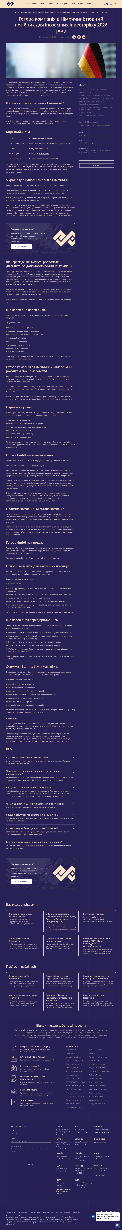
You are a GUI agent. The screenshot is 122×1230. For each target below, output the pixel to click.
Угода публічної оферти (62, 1213)
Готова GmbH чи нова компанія (91, 116)
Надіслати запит (21, 246)
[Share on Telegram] (74, 37)
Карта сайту (76, 1213)
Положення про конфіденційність (17, 1213)
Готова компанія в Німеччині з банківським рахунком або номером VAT (95, 108)
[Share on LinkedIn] (83, 37)
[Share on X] (79, 37)
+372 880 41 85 (61, 1149)
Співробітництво (47, 1213)
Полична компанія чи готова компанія (93, 119)
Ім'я (81, 133)
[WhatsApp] (115, 1212)
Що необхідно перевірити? (89, 104)
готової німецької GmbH (24, 558)
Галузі (42, 4)
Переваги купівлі (85, 113)
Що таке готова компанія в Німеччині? (93, 89)
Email (81, 140)
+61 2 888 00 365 (61, 1171)
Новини (89, 4)
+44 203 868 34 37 (100, 1132)
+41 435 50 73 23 (61, 1134)
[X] (102, 1212)
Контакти (81, 4)
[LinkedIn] (110, 1212)
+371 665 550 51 (80, 1161)
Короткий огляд (85, 92)
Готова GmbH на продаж (88, 122)
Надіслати (97, 165)
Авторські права (35, 1213)
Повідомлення (84, 148)
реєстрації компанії (40, 95)
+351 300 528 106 (62, 1187)
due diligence (44, 154)
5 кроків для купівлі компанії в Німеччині (94, 95)
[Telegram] (106, 1212)
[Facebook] (98, 1212)
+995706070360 (80, 1187)
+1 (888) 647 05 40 (100, 1142)
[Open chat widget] (117, 1225)
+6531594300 (79, 1173)
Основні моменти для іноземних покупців (94, 125)
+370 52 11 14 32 (81, 1144)
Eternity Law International (24, 12)
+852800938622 (99, 1175)
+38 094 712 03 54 (81, 1132)
